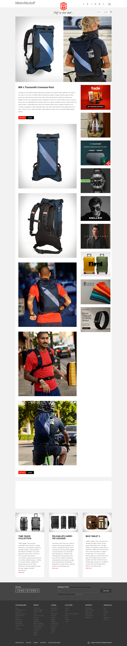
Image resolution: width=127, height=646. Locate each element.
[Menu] (109, 4)
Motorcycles (107, 617)
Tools (16, 627)
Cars (105, 610)
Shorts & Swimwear (39, 625)
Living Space (54, 623)
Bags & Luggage (38, 610)
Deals (35, 613)
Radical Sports (89, 615)
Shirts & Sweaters (38, 623)
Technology (20, 605)
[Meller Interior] (95, 208)
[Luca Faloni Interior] (95, 236)
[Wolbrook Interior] (95, 180)
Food (66, 612)
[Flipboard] (95, 4)
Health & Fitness (89, 610)
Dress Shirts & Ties (39, 615)
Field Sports (88, 608)
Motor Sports (88, 613)
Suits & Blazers (38, 627)
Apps (16, 608)
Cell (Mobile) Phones (21, 610)
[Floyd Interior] (95, 264)
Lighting (53, 621)
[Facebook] (83, 4)
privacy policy (79, 594)
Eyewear (36, 617)
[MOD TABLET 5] (97, 522)
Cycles (105, 613)
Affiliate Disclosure (54, 642)
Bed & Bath (54, 613)
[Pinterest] (91, 4)
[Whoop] (95, 319)
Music (66, 615)
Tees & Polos (37, 629)
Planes (105, 619)
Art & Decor (54, 610)
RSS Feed (28, 642)
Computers (18, 612)
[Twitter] (87, 4)
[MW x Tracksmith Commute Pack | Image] (63, 49)
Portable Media (19, 625)
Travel (66, 621)
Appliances (54, 608)
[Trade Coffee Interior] (95, 97)
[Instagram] (99, 4)
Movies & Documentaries (71, 613)
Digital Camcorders (20, 613)
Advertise (43, 642)
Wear (36, 605)
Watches (36, 634)
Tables (53, 631)
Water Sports (88, 617)
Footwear (36, 619)
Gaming (17, 617)
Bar (52, 612)
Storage (53, 629)
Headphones (18, 619)
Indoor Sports (89, 612)
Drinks (66, 610)
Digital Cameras (19, 615)
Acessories (37, 608)
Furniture (53, 615)
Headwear (36, 621)
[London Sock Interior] (95, 291)
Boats (105, 608)
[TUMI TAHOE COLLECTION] (29, 522)
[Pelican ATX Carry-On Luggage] (63, 522)
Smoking (67, 619)
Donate (67, 608)
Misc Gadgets (19, 623)
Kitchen (53, 619)
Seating (53, 627)
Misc (105, 615)
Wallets (36, 632)
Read (66, 617)
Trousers (36, 631)
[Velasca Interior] (95, 125)
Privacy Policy (19, 642)
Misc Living (54, 625)
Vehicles (108, 605)
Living (53, 605)
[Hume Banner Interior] (95, 153)
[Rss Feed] (103, 4)
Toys (52, 632)
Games (53, 617)
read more (21, 572)
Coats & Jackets (38, 612)
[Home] (63, 6)
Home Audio (18, 621)
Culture (69, 605)
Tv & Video (18, 629)
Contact (35, 642)
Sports (88, 605)
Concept (106, 612)
